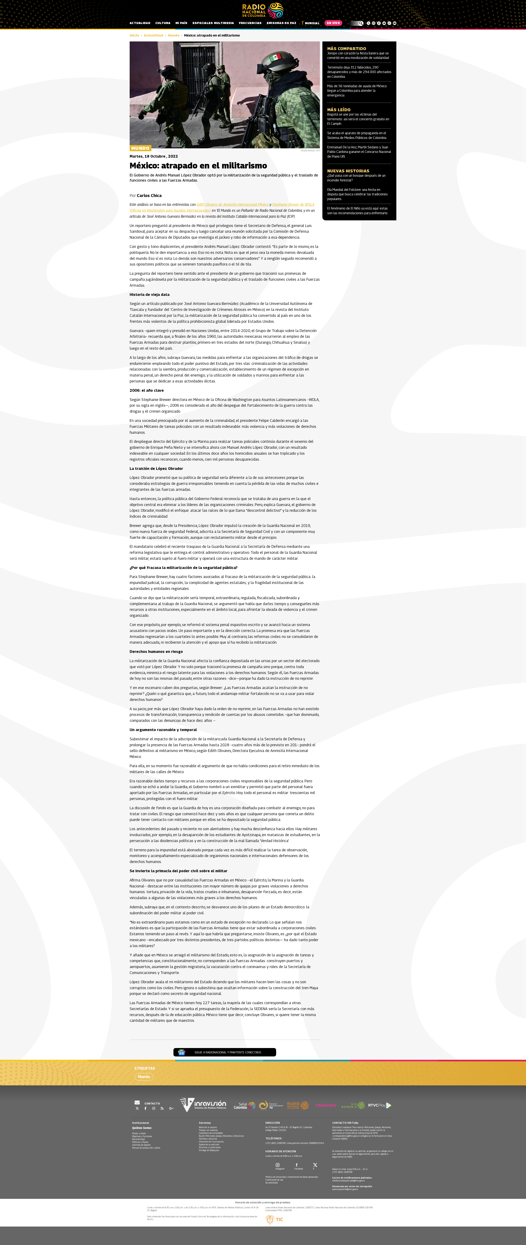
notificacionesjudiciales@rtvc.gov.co (348, 1180)
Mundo (174, 35)
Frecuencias (250, 23)
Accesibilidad (271, 1182)
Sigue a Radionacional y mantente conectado (228, 1052)
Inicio (134, 35)
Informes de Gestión (141, 1145)
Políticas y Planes (140, 1142)
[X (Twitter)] (368, 23)
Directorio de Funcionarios (211, 1141)
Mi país (181, 23)
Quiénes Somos (141, 1127)
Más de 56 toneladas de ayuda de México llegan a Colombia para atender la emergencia (357, 90)
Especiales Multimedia (213, 23)
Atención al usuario (208, 1127)
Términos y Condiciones (209, 1147)
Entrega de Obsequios (209, 1150)
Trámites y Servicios (208, 1138)
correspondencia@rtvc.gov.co (346, 1136)
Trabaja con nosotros (208, 1130)
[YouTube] (384, 23)
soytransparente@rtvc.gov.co (345, 1189)
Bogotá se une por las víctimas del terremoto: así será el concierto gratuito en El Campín (358, 119)
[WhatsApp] (389, 23)
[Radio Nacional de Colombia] (263, 10)
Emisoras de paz (281, 23)
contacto (152, 1103)
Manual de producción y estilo (146, 1148)
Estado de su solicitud (209, 1144)
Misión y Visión (139, 1133)
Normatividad (138, 1139)
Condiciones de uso (274, 1180)
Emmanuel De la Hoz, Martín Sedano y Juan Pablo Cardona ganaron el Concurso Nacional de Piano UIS (359, 151)
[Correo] (394, 23)
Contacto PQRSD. (340, 1138)
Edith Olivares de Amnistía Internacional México (233, 204)
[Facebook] (379, 23)
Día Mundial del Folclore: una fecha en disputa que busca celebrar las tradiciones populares (357, 194)
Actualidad (140, 23)
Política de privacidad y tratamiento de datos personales (291, 1177)
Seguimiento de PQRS (342, 1157)
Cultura (163, 23)
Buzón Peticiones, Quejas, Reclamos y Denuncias (221, 1136)
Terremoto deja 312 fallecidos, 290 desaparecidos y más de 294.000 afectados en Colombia (359, 72)
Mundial (312, 23)
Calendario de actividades (211, 1133)
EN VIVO (333, 23)
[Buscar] (356, 23)
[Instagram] (373, 23)
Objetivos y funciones (142, 1136)
